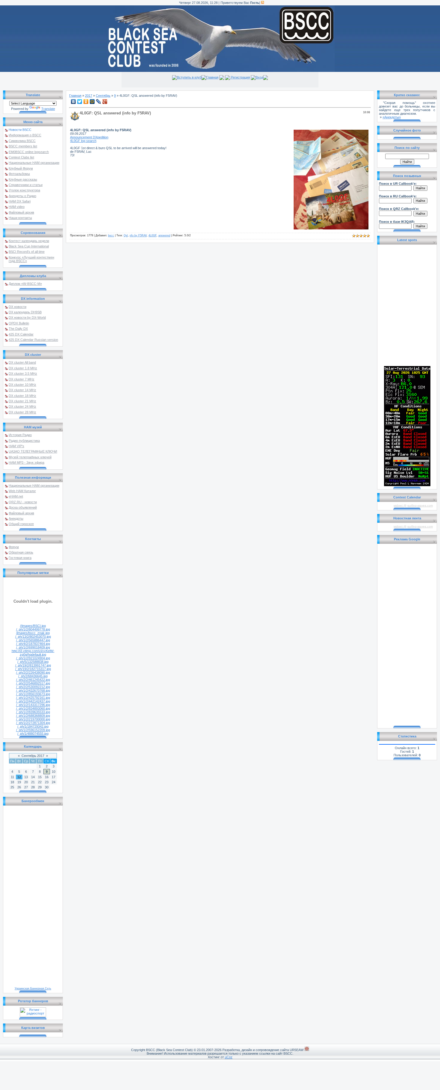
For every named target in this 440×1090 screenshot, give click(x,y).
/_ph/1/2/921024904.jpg (33, 658)
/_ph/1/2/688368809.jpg (33, 715)
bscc (111, 235)
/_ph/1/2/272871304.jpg (33, 723)
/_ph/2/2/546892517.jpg (33, 683)
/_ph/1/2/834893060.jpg (33, 708)
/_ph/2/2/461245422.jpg (33, 679)
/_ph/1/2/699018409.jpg (33, 647)
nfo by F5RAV (138, 235)
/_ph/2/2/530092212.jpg (33, 687)
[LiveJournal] (98, 101)
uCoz (229, 1057)
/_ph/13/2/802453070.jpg (33, 636)
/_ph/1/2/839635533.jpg (33, 712)
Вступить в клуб (189, 77)
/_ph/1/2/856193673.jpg (33, 694)
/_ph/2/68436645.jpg (33, 676)
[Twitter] (80, 101)
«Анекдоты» (392, 117)
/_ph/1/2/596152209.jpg (33, 730)
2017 (88, 95)
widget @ (400, 505)
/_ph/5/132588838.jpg (32, 661)
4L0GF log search (83, 141)
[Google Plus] (105, 101)
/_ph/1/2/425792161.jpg (33, 697)
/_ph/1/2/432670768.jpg (33, 690)
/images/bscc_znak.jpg (33, 633)
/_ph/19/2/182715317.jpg (33, 669)
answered (164, 235)
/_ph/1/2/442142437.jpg (33, 701)
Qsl (126, 235)
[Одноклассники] (86, 101)
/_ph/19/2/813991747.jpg (33, 665)
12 (19, 777)
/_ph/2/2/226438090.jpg (33, 672)
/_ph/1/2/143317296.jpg (33, 705)
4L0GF (152, 235)
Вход (259, 77)
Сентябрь (103, 95)
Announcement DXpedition (89, 137)
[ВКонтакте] (73, 101)
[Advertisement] (407, 635)
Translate (48, 109)
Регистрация (240, 77)
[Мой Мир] (92, 101)
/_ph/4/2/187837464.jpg (33, 643)
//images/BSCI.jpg (33, 626)
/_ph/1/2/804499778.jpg (33, 629)
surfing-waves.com (420, 505)
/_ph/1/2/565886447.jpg (33, 640)
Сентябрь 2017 (33, 756)
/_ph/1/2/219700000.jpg (33, 719)
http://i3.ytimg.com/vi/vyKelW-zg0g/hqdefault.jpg (33, 652)
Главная (212, 77)
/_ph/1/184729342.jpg (32, 726)
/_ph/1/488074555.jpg (32, 733)
